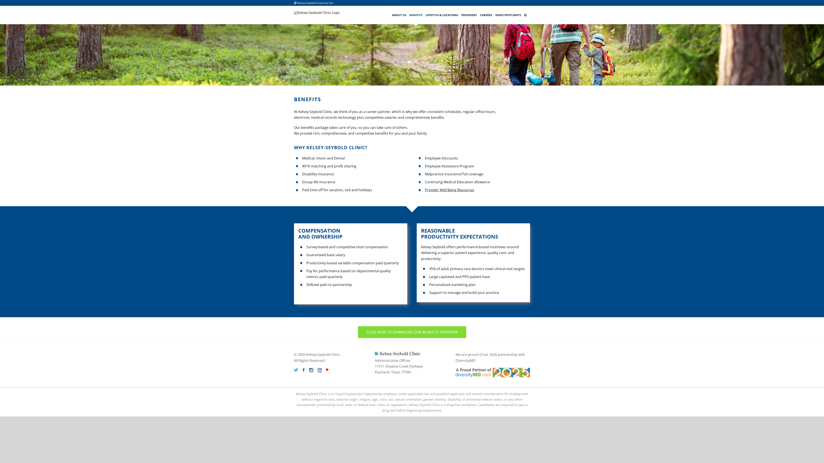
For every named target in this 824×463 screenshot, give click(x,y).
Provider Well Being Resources (449, 190)
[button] (525, 15)
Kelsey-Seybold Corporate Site (315, 3)
